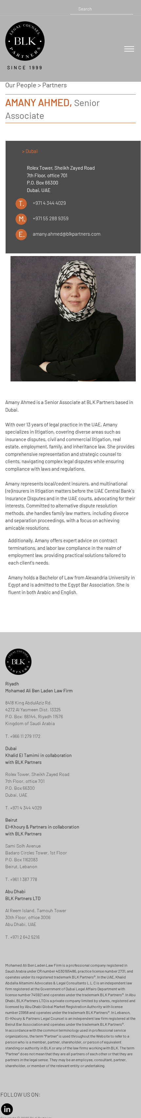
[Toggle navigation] (129, 48)
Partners (54, 85)
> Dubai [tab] (30, 151)
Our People (20, 85)
